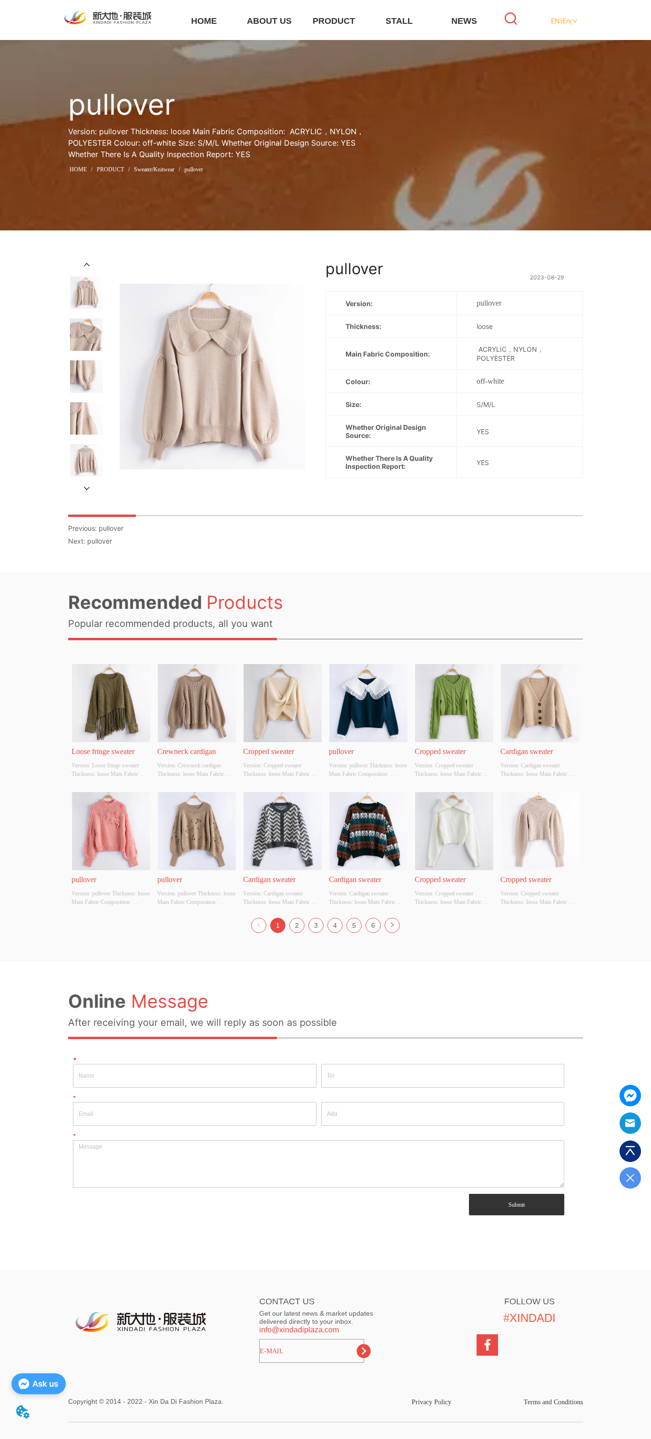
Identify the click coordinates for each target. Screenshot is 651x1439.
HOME (204, 21)
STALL (399, 21)
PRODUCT (334, 21)
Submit (517, 1204)
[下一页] (392, 925)
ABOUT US (269, 21)
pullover (193, 169)
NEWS (464, 21)
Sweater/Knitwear (154, 169)
